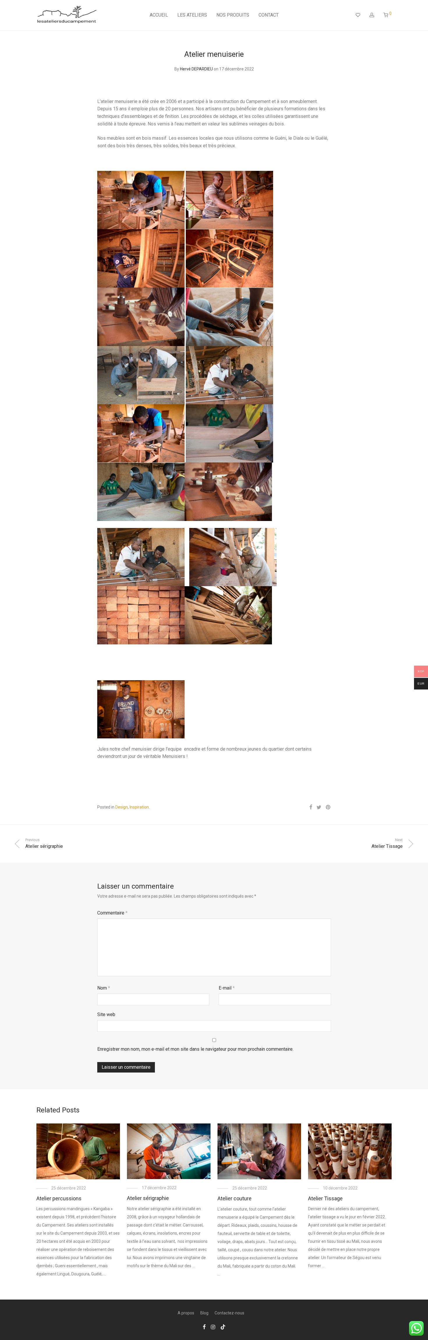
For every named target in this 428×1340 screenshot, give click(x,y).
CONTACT (269, 15)
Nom (103, 988)
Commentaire (112, 913)
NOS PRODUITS (232, 15)
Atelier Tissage (325, 1198)
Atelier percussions (59, 1198)
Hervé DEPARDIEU (196, 69)
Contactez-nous (229, 1313)
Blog (204, 1313)
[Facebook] (204, 1326)
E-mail (227, 988)
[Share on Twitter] (318, 807)
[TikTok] (223, 1326)
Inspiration (139, 807)
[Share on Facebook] (310, 807)
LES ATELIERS (192, 15)
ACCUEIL (159, 15)
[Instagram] (213, 1326)
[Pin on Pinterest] (328, 807)
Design (121, 807)
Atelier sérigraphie (148, 1198)
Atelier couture (234, 1198)
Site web (106, 1014)
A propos (186, 1313)
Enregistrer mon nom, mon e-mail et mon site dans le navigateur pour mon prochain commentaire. (195, 1049)
